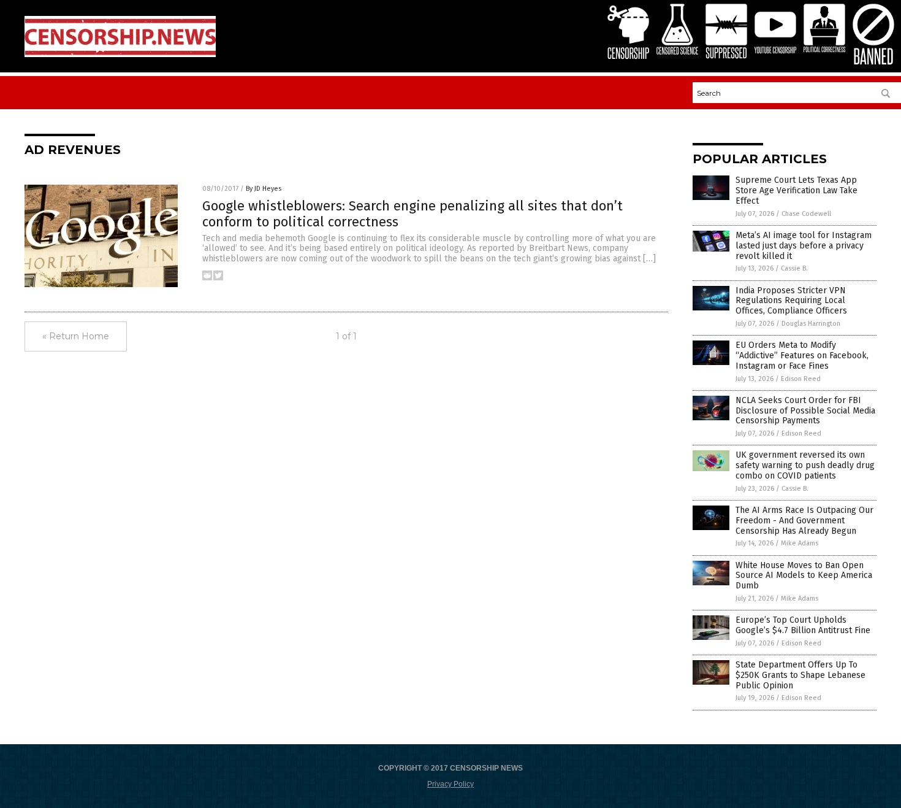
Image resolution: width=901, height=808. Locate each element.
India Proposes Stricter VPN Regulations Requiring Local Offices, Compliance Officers (791, 301)
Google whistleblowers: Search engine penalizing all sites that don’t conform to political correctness (412, 214)
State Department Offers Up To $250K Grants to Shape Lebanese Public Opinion (800, 675)
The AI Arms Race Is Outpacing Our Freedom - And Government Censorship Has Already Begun (804, 520)
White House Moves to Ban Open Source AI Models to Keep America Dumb (804, 575)
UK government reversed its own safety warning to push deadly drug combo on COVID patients (805, 465)
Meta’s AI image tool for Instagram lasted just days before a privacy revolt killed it (804, 245)
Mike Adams (799, 543)
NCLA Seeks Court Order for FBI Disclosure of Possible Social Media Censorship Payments (805, 410)
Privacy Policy (450, 784)
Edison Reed (801, 379)
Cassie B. (794, 268)
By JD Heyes (263, 189)
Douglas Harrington (810, 324)
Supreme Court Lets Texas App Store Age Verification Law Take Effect (796, 190)
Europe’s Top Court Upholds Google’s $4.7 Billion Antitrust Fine (803, 625)
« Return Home (75, 336)
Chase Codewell (806, 214)
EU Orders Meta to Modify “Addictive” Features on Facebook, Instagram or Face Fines (802, 355)
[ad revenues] (120, 54)
